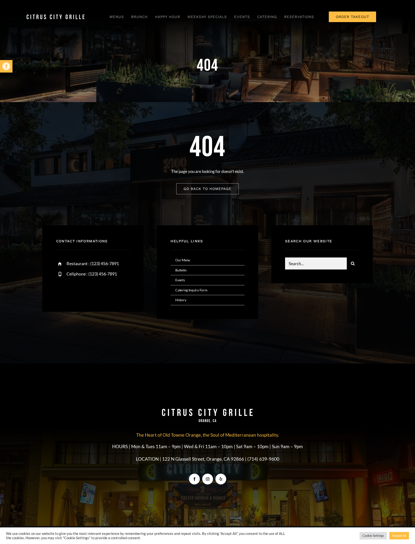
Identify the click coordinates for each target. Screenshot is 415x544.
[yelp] (220, 479)
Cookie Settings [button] (373, 536)
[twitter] (74, 290)
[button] (6, 66)
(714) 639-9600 (263, 459)
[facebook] (61, 290)
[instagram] (88, 290)
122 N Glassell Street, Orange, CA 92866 (203, 459)
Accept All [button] (399, 536)
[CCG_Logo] (55, 15)
